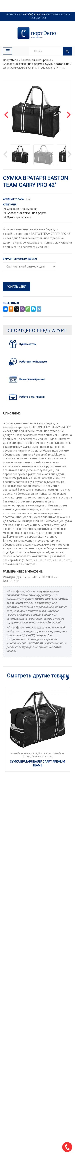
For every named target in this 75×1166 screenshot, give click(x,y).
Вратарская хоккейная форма (23, 63)
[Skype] (33, 309)
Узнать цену (16, 286)
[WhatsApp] (27, 309)
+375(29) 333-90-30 (34, 14)
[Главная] (37, 33)
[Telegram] (39, 309)
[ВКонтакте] (5, 309)
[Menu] (7, 51)
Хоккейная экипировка (36, 60)
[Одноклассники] (11, 309)
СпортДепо (10, 60)
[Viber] (22, 309)
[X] (16, 309)
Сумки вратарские (57, 63)
